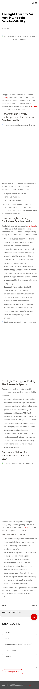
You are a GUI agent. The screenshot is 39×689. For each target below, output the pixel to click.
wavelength (31, 226)
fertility (5, 97)
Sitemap (28, 685)
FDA (26, 527)
